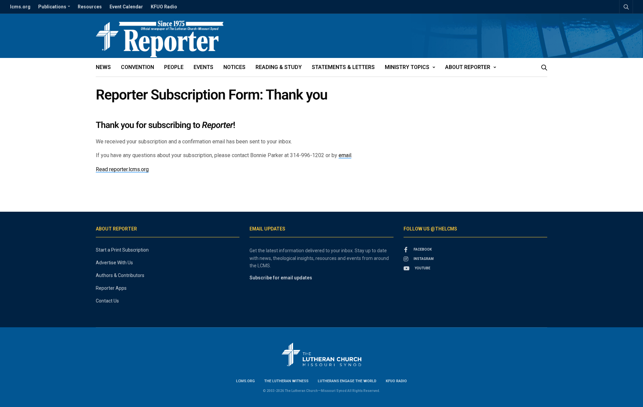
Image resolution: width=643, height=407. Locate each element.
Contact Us (107, 300)
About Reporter (467, 67)
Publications (52, 6)
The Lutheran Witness (286, 381)
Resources (90, 6)
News (103, 67)
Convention (137, 67)
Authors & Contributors (120, 275)
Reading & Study (279, 67)
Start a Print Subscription (122, 250)
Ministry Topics (407, 67)
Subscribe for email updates (280, 277)
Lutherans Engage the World (347, 381)
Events (203, 67)
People (174, 67)
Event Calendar (126, 6)
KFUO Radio (164, 6)
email (345, 155)
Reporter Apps (111, 288)
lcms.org (20, 6)
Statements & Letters (343, 67)
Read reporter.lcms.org (122, 169)
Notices (234, 67)
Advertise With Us (114, 262)
